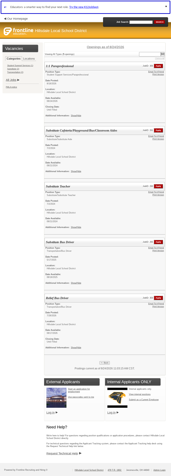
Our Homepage (17, 18)
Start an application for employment (79, 390)
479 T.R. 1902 (115, 470)
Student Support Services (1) (20, 65)
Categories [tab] (14, 58)
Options (159, 58)
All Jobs (11, 80)
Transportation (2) (15, 72)
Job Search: (122, 22)
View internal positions (140, 394)
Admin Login (159, 470)
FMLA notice (11, 87)
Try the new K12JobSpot (83, 7)
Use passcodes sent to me (81, 397)
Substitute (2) (13, 69)
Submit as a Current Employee (144, 399)
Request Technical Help (62, 453)
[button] (166, 7)
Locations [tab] (29, 58)
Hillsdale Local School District (89, 470)
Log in (50, 412)
